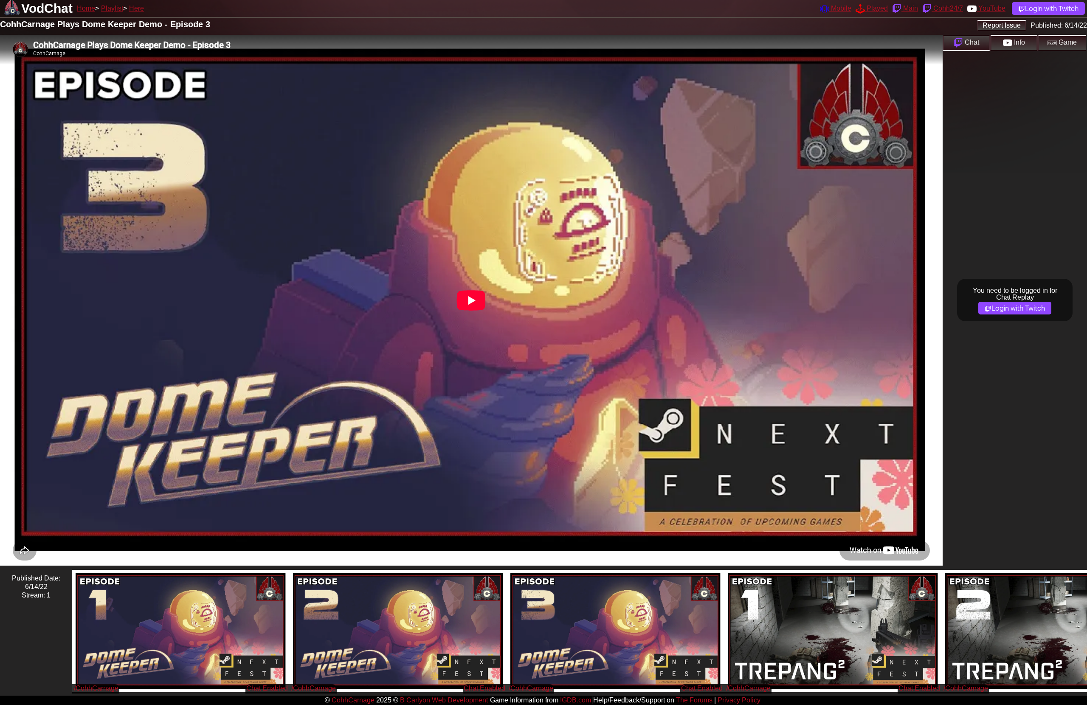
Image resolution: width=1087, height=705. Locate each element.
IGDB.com (575, 700)
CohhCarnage (353, 700)
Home (86, 8)
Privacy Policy (739, 700)
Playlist (112, 8)
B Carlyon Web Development (444, 700)
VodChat (47, 8)
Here (136, 8)
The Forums (694, 700)
